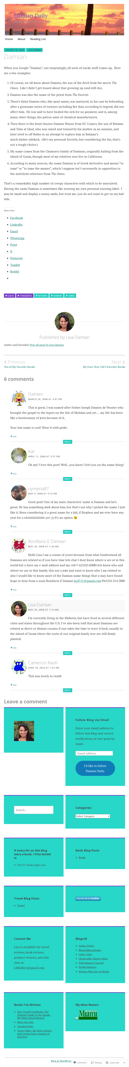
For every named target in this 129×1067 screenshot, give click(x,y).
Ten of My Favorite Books (19, 364)
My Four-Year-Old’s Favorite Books (104, 364)
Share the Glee (25, 1022)
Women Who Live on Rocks (94, 971)
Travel (21, 905)
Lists (11, 295)
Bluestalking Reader (90, 950)
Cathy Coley (85, 954)
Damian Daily (31, 15)
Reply (68, 441)
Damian (58, 295)
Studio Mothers (87, 967)
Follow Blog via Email (92, 720)
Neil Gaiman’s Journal (91, 963)
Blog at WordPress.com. (64, 1061)
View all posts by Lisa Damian (46, 345)
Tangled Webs (25, 1026)
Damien (35, 394)
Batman (42, 295)
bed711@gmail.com (87, 581)
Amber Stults (86, 945)
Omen (71, 295)
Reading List (38, 39)
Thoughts (26, 295)
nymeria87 (38, 488)
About (21, 39)
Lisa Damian (34, 50)
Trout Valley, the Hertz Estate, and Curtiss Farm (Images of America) (34, 1033)
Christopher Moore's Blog (93, 958)
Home (9, 39)
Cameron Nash (43, 663)
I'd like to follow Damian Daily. (95, 768)
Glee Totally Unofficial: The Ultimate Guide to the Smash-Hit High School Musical (34, 1014)
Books (82, 857)
